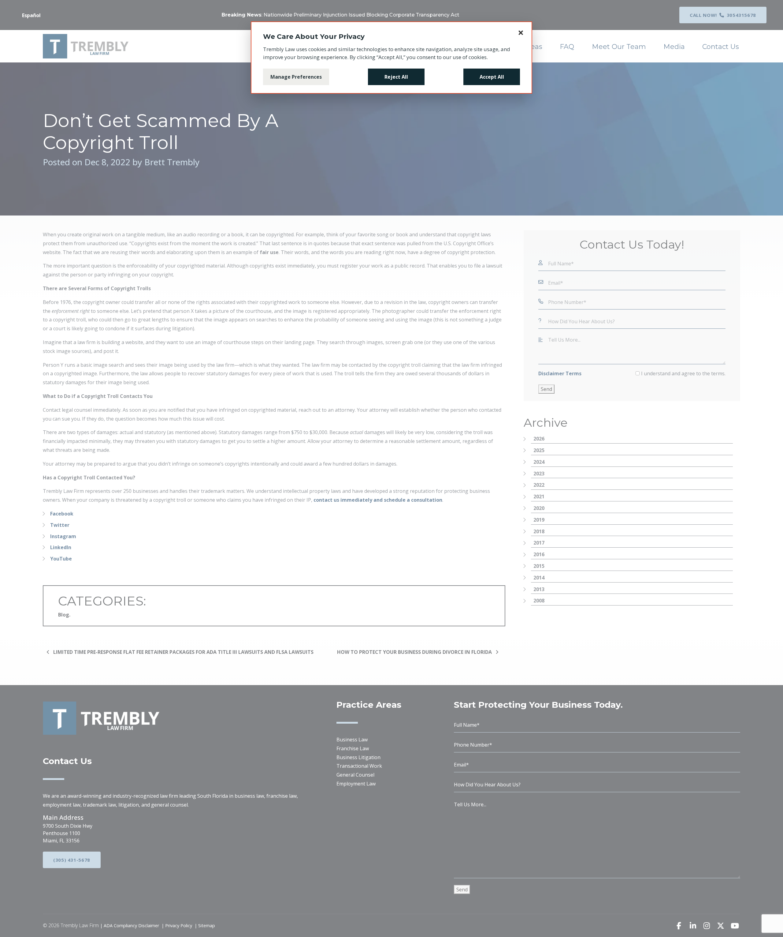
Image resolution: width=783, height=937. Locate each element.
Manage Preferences (296, 76)
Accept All (492, 76)
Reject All (396, 76)
